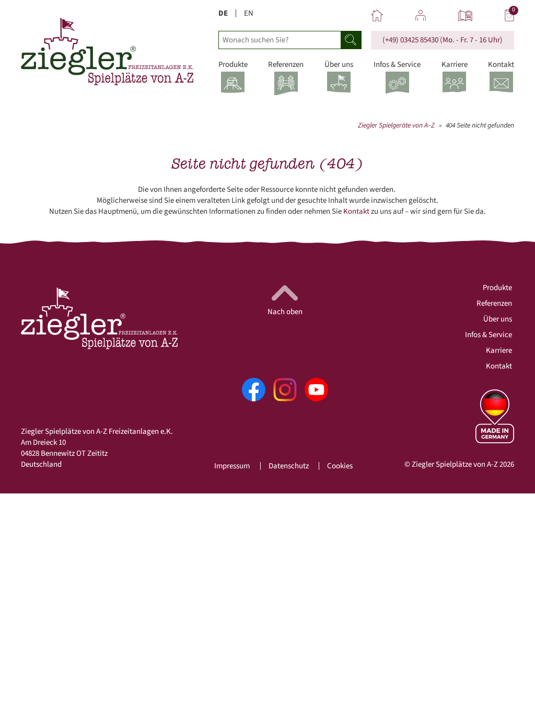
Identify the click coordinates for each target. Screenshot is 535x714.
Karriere (499, 350)
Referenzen (494, 303)
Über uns (497, 319)
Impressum (232, 465)
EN (248, 13)
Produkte (497, 287)
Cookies (340, 465)
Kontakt (356, 211)
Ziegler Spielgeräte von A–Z (396, 125)
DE (223, 13)
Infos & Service (488, 334)
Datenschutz (289, 465)
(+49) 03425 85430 (410, 39)
